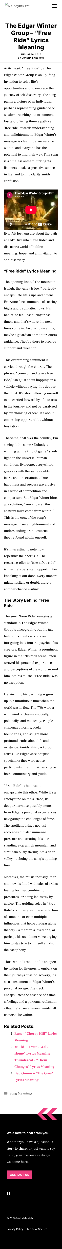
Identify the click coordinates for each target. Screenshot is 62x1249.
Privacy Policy (15, 1229)
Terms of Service (37, 1229)
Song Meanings (21, 1093)
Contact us (19, 1174)
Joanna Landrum (33, 58)
